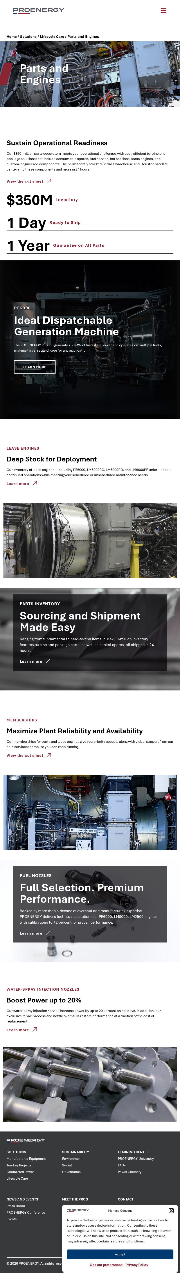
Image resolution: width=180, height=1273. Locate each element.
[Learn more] (34, 483)
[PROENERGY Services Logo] (38, 11)
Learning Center (133, 1152)
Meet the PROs (75, 1199)
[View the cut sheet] (49, 181)
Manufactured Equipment (26, 1159)
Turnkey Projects (19, 1165)
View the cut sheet (25, 181)
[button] (171, 1210)
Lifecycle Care (52, 36)
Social (67, 1165)
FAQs (122, 1165)
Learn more (18, 483)
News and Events (22, 1199)
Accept (120, 1254)
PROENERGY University (136, 1159)
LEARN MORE (34, 367)
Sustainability (75, 1152)
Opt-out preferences (106, 1265)
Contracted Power (20, 1172)
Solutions (28, 36)
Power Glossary (129, 1172)
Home (12, 36)
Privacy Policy (137, 1265)
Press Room (16, 1206)
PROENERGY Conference (26, 1212)
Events (12, 1219)
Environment (72, 1159)
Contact (126, 1199)
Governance (71, 1172)
